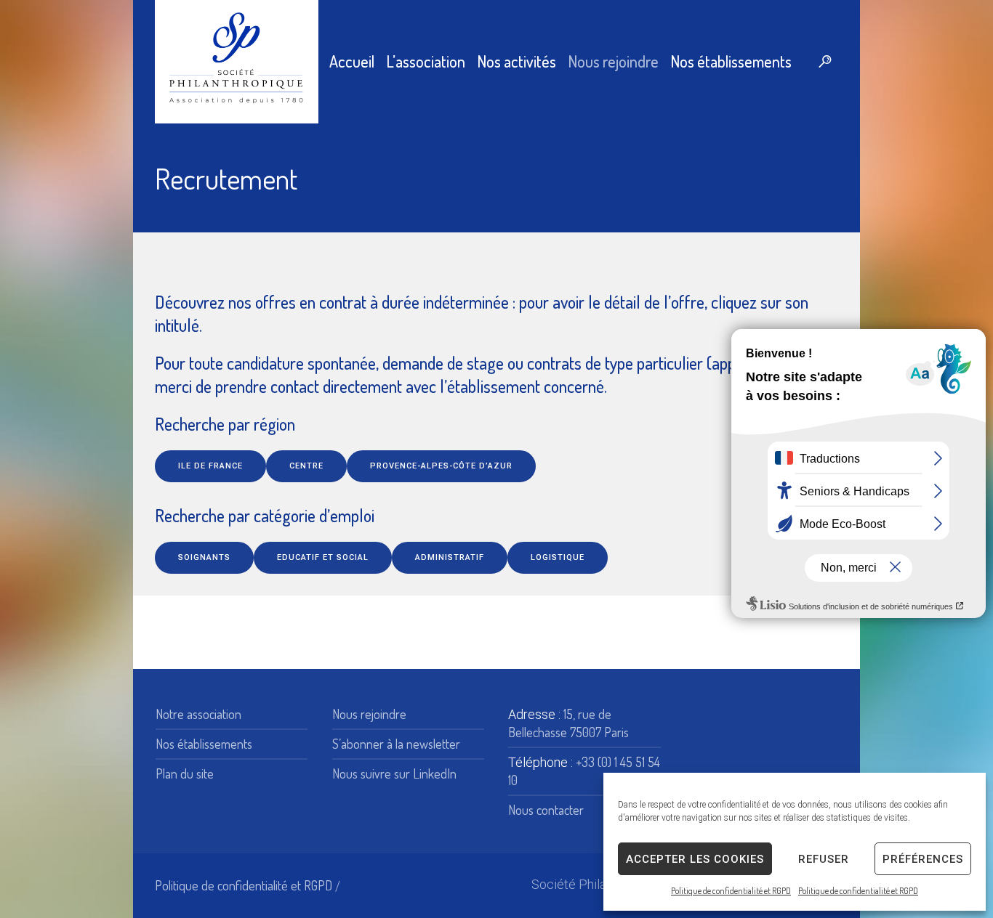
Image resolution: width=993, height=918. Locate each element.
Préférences (923, 859)
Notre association (198, 714)
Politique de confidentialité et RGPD (731, 890)
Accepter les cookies (695, 859)
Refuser (823, 859)
